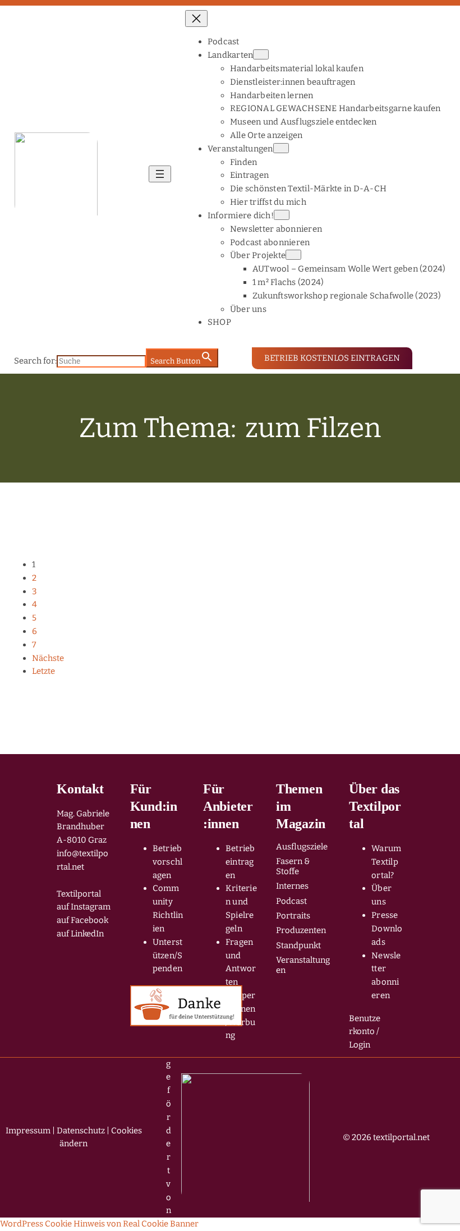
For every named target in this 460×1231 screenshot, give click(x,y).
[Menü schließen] (196, 18)
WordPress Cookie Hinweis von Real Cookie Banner (99, 1224)
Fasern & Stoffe (293, 866)
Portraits (293, 916)
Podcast (291, 901)
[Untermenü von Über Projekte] (293, 255)
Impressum (28, 1131)
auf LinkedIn (80, 934)
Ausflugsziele (302, 847)
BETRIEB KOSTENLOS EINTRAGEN (332, 358)
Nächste (48, 658)
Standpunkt (298, 945)
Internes (292, 886)
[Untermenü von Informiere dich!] (281, 215)
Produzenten (301, 930)
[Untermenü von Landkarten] (261, 54)
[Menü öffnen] (160, 174)
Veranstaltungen (303, 965)
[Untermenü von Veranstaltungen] (281, 148)
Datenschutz (81, 1131)
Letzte (43, 671)
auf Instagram (84, 907)
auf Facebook (82, 920)
